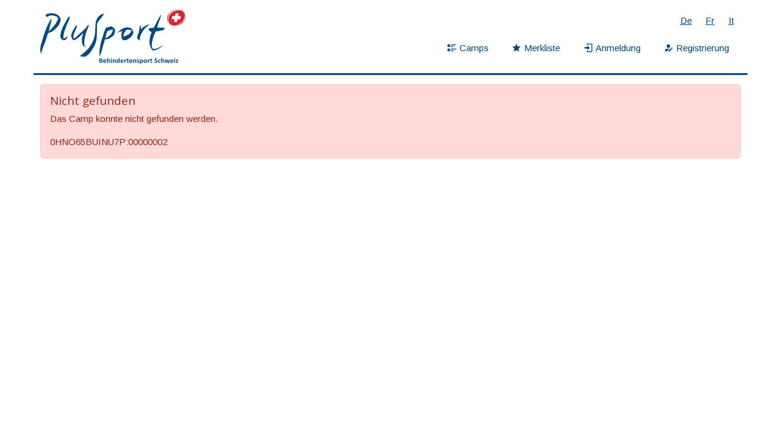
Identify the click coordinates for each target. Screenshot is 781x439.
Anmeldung (618, 48)
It (731, 20)
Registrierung (702, 48)
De (686, 20)
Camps (474, 48)
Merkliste (542, 48)
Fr (709, 20)
